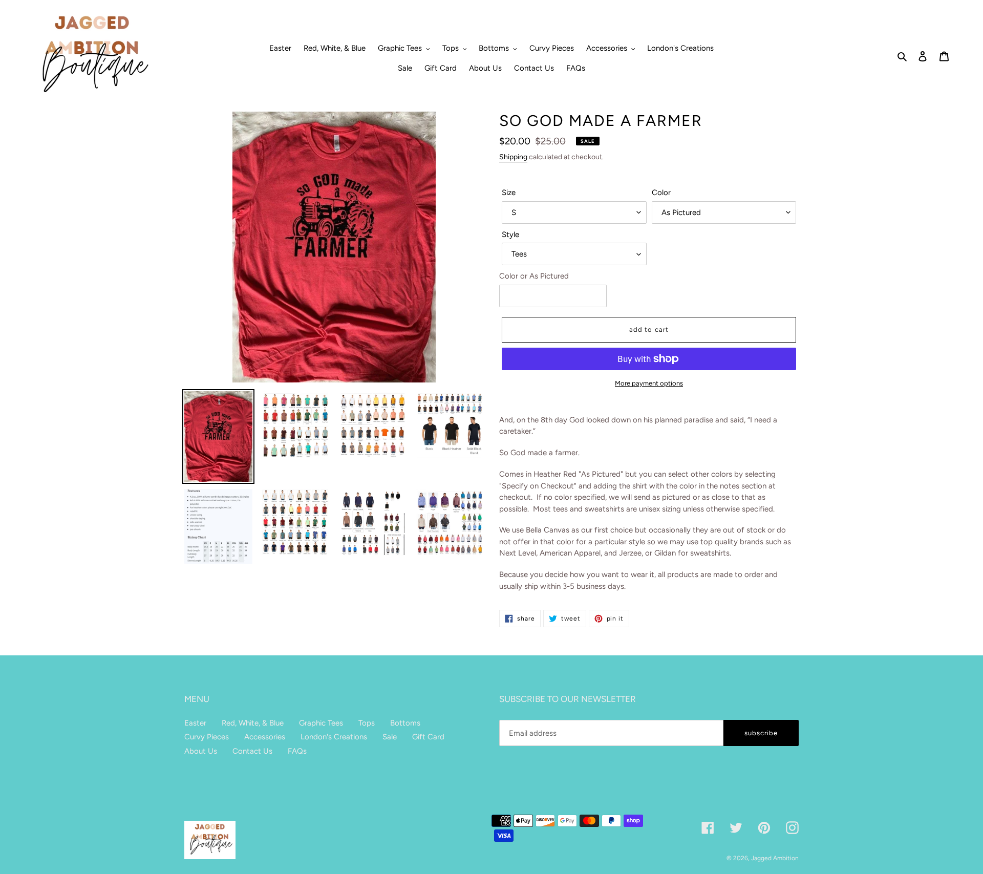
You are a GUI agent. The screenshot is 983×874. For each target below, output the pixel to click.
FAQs (297, 751)
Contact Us (252, 751)
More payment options (649, 383)
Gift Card (428, 736)
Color (661, 192)
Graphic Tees (321, 723)
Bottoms (405, 723)
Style (510, 234)
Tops (366, 723)
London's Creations (334, 736)
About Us (200, 751)
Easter (195, 723)
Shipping (513, 157)
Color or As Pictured (534, 276)
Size (509, 192)
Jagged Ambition (775, 858)
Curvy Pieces (206, 736)
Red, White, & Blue (253, 723)
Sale (389, 736)
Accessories (264, 736)
